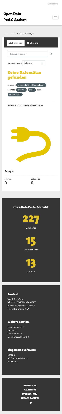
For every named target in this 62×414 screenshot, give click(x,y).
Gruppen (20, 34)
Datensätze (17, 43)
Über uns (33, 43)
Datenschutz (29, 393)
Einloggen (53, 3)
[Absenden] (51, 54)
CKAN (10, 355)
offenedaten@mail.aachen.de (21, 305)
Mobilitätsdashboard (17, 337)
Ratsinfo (12, 330)
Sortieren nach (14, 63)
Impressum (29, 385)
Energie (30, 34)
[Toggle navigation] (55, 17)
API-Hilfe (12, 361)
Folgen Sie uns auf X (17, 309)
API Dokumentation (17, 358)
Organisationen (31, 249)
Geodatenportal (15, 327)
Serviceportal (14, 333)
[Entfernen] (44, 85)
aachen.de (30, 389)
